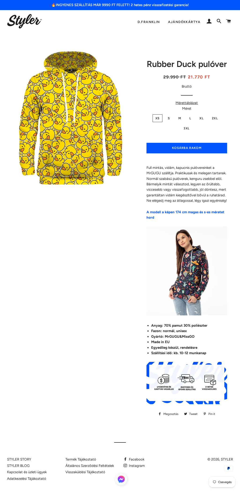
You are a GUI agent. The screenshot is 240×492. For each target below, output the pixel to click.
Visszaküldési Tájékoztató (85, 472)
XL (201, 118)
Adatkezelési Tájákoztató (26, 479)
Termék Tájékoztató (80, 459)
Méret (186, 108)
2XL (215, 118)
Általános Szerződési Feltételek (89, 466)
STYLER (227, 459)
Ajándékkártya (184, 22)
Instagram (136, 466)
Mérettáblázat (187, 103)
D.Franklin (149, 22)
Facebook (136, 459)
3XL (187, 128)
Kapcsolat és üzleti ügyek (27, 472)
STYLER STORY (19, 459)
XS (157, 118)
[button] (121, 480)
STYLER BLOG (18, 466)
